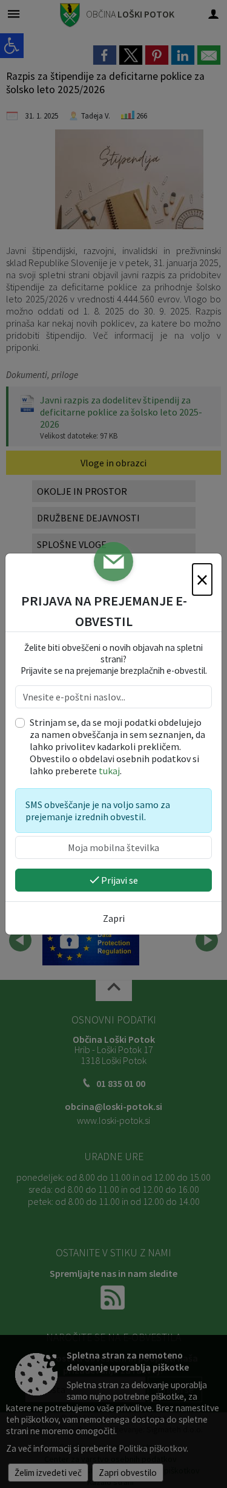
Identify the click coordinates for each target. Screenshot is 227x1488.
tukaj (109, 771)
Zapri (114, 918)
